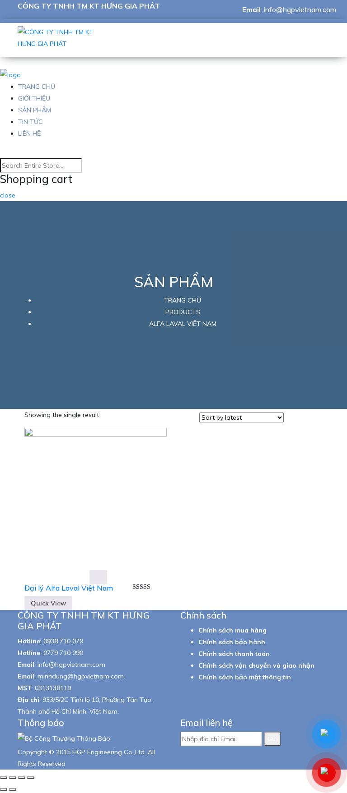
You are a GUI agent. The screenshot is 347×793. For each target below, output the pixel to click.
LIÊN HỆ (29, 133)
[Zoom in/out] (30, 777)
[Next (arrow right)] (12, 789)
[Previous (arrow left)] (3, 789)
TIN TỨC (30, 122)
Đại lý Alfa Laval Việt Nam (68, 587)
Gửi (272, 739)
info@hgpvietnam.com (300, 9)
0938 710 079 (63, 641)
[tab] (293, 418)
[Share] (12, 777)
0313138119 (53, 688)
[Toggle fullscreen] (21, 777)
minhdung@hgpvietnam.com (81, 676)
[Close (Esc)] (3, 777)
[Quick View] (98, 577)
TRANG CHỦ (36, 87)
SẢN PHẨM (34, 110)
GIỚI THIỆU (34, 98)
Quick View (48, 603)
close (7, 195)
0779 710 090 (63, 653)
